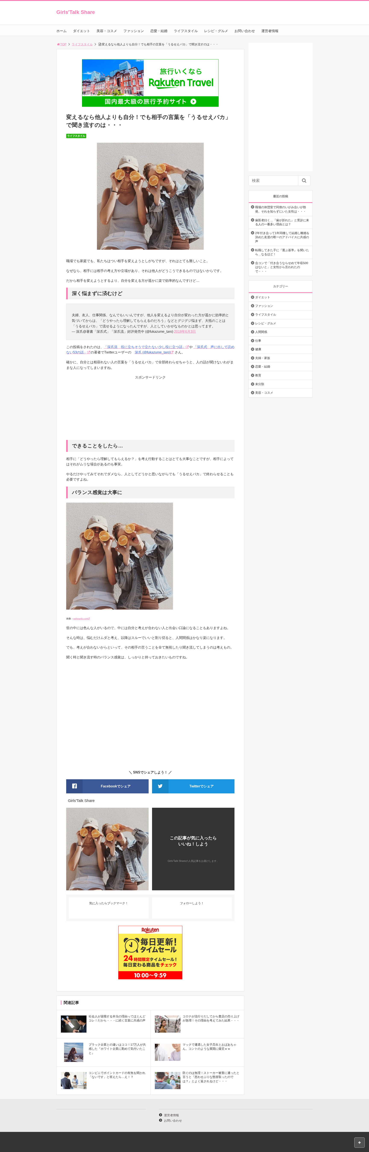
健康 (258, 349)
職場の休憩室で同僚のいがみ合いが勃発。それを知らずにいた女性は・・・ (280, 209)
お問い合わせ (244, 31)
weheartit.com (80, 618)
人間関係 (261, 332)
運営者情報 (269, 31)
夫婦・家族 (262, 358)
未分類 (259, 384)
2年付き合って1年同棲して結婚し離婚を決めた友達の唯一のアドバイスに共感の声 (282, 237)
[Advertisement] (150, 410)
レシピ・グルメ (216, 31)
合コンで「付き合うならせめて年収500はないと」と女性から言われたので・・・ (281, 267)
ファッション (133, 31)
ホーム (61, 31)
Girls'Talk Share (75, 12)
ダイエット (81, 31)
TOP (63, 44)
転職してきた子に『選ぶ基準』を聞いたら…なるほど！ (282, 252)
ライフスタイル (186, 31)
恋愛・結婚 (158, 31)
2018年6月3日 (185, 331)
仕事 (258, 340)
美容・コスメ (107, 31)
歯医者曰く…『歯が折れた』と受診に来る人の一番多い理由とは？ (282, 222)
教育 (258, 375)
